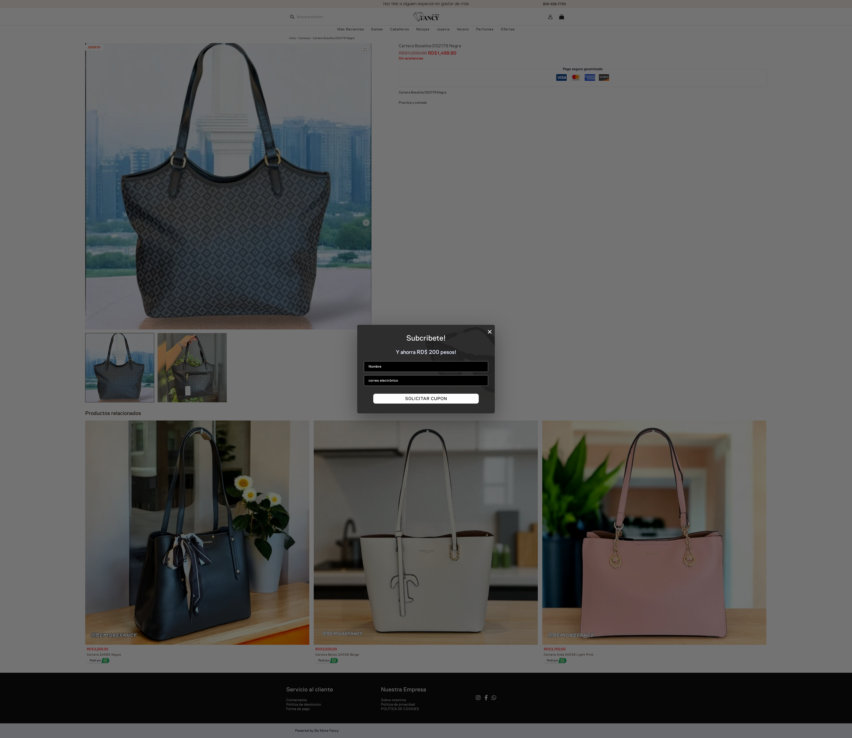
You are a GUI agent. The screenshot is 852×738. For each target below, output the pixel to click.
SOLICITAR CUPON (426, 398)
